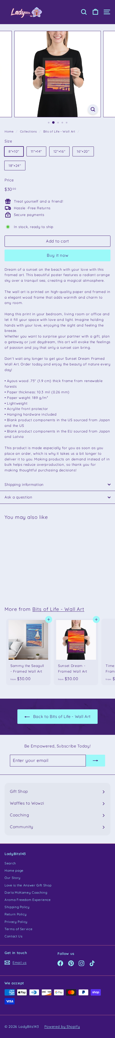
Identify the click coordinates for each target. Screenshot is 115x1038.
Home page (14, 870)
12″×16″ (59, 151)
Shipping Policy (17, 907)
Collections (28, 131)
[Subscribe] (95, 760)
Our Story (13, 878)
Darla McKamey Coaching (26, 892)
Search (10, 863)
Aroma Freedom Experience (28, 900)
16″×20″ (83, 151)
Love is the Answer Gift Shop (28, 885)
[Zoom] (93, 109)
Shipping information (24, 484)
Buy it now (57, 255)
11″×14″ (36, 151)
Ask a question (18, 497)
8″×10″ (14, 151)
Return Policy (15, 914)
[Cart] (95, 12)
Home (9, 131)
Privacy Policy (16, 922)
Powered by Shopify (62, 1026)
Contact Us (14, 936)
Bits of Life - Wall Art (59, 131)
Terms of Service (18, 929)
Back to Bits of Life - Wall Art (62, 716)
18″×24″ (15, 165)
